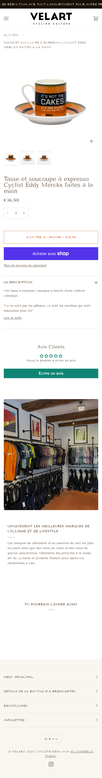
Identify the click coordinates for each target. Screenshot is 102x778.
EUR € (49, 739)
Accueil (11, 35)
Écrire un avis (51, 373)
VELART (18, 751)
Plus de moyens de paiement (25, 265)
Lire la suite (13, 318)
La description (18, 282)
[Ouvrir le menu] (11, 18)
